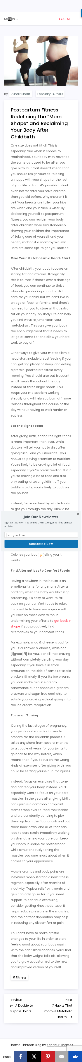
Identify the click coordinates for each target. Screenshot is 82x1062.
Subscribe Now (41, 544)
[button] (41, 516)
